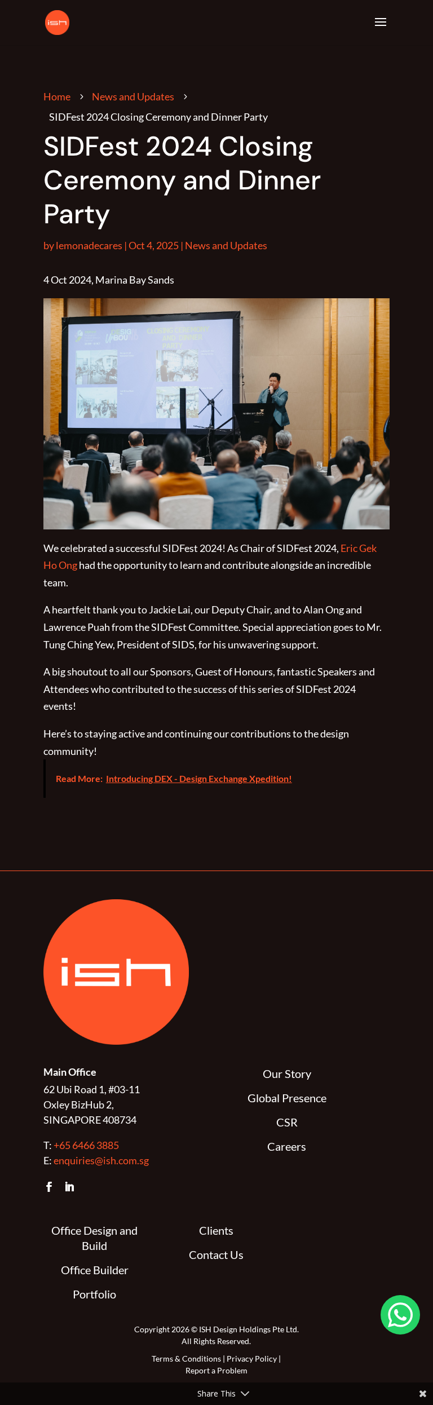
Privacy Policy (252, 1358)
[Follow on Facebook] (49, 1187)
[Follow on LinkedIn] (69, 1187)
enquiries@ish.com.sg (101, 1160)
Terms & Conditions (186, 1358)
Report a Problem (216, 1370)
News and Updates (133, 96)
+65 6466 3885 (86, 1145)
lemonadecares (89, 245)
